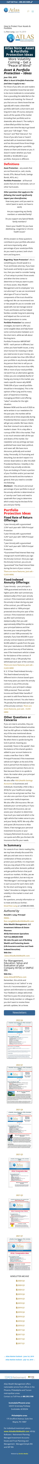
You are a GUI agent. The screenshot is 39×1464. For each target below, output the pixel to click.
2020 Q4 (21, 1281)
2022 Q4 (19, 1020)
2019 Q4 (21, 1294)
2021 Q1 (19, 1236)
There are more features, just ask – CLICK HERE (18, 709)
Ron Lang (10, 32)
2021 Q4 (19, 1109)
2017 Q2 (21, 1339)
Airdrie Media (23, 1454)
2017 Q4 (21, 1330)
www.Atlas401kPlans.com (15, 977)
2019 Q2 (21, 1303)
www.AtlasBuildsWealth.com (17, 956)
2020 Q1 (21, 1290)
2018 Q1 (21, 1325)
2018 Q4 (21, 1312)
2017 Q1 (21, 1343)
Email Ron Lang (10, 906)
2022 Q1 (19, 1065)
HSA (17, 780)
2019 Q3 (21, 1298)
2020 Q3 (21, 1285)
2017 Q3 (21, 1334)
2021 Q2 (19, 1195)
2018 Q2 (21, 1321)
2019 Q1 (21, 1307)
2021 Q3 (19, 1154)
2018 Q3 (21, 1316)
